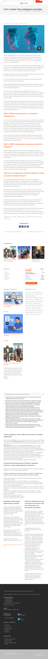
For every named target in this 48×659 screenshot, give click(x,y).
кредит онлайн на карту (37, 216)
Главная (20, 10)
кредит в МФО (6, 218)
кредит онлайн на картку (36, 308)
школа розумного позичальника (10, 216)
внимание (40, 312)
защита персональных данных (31, 312)
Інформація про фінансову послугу (10, 643)
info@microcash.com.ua (9, 605)
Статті (24, 10)
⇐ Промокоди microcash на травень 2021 (13, 231)
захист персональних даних (31, 310)
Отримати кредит (31, 283)
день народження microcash (31, 295)
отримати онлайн (28, 60)
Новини (28, 10)
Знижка (27, 299)
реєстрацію (6, 62)
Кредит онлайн (29, 216)
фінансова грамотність (21, 216)
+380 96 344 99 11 (9, 600)
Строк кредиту (29, 272)
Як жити (26, 23)
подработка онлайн (37, 303)
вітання (41, 297)
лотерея (41, 294)
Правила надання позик (10, 639)
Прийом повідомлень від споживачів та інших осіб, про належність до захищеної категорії (22, 594)
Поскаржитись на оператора (8, 629)
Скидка (27, 292)
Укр (33, 0)
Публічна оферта (8, 640)
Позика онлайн (8, 626)
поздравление (36, 297)
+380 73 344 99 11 (9, 601)
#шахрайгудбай (40, 310)
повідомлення (31, 314)
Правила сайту (6, 652)
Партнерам (7, 625)
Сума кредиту (28, 269)
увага (27, 314)
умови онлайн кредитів (22, 138)
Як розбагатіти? (22, 259)
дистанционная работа (30, 305)
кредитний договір (37, 299)
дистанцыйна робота (39, 305)
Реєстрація (39, 1)
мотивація (37, 294)
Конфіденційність (12, 652)
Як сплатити (7, 631)
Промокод (31, 299)
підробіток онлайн (29, 303)
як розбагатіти (37, 314)
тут (4, 541)
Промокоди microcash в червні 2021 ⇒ (35, 231)
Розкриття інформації (9, 617)
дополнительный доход (30, 301)
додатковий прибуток (39, 301)
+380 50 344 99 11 (9, 598)
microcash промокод (29, 297)
